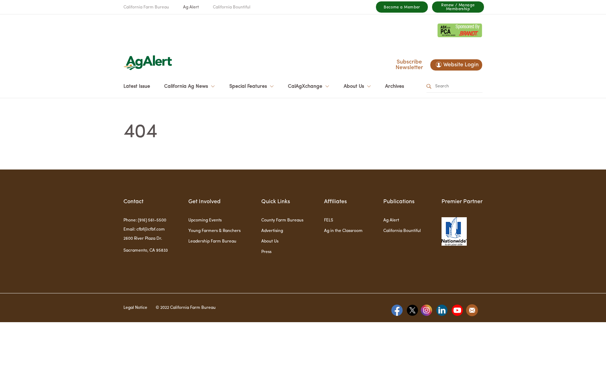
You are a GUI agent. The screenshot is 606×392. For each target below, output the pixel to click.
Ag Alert (191, 7)
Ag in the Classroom (343, 231)
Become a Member (402, 7)
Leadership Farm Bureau (212, 241)
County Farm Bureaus (282, 220)
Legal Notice (135, 308)
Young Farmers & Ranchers (214, 231)
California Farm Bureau (146, 7)
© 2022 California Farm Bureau (186, 308)
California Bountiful (231, 7)
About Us (269, 241)
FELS (328, 220)
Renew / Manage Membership (457, 7)
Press (266, 252)
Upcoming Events (205, 220)
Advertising (272, 231)
